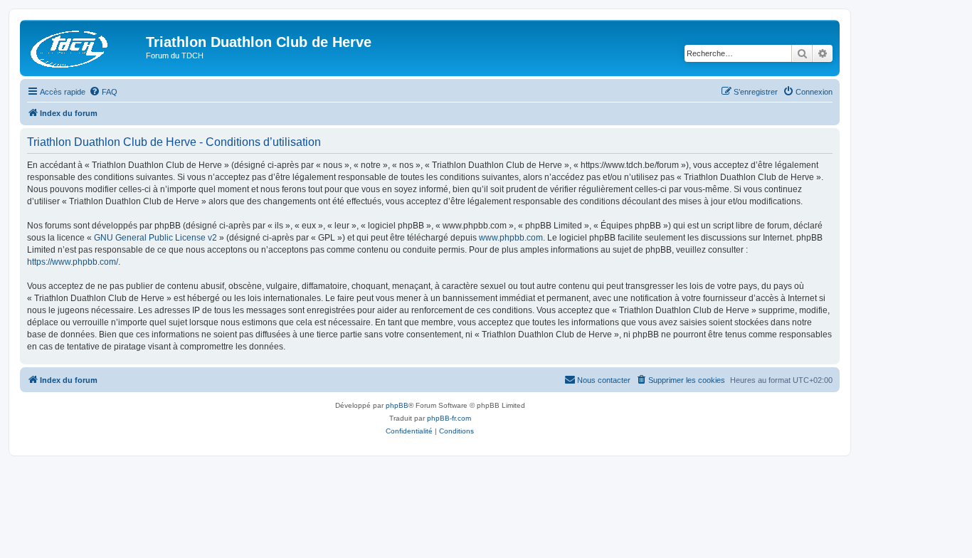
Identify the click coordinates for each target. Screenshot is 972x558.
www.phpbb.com (511, 238)
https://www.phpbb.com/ (72, 262)
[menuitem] (103, 91)
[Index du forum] (84, 46)
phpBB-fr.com (449, 418)
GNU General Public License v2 (155, 238)
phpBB (397, 405)
